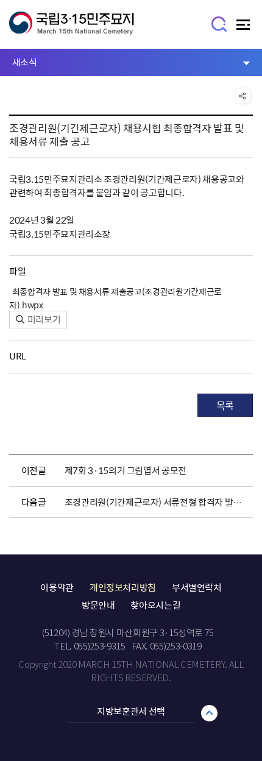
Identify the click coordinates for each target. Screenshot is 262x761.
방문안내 (98, 605)
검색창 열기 (219, 23)
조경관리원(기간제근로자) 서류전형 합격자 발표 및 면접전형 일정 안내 (156, 502)
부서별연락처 (197, 587)
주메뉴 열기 (244, 27)
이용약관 (57, 587)
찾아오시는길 (155, 605)
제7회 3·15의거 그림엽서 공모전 (125, 470)
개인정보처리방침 (123, 587)
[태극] (71, 28)
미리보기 (43, 319)
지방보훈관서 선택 (131, 711)
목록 (225, 405)
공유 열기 (242, 95)
